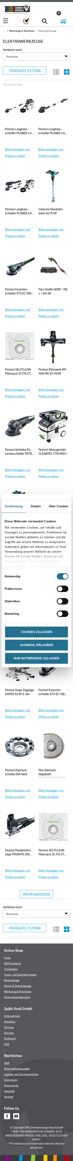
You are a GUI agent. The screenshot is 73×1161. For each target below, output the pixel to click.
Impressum (10, 1079)
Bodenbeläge (11, 980)
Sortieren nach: (12, 49)
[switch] (63, 589)
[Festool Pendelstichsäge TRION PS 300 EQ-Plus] (19, 828)
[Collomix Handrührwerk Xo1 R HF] (53, 187)
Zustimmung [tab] (14, 506)
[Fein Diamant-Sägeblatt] (53, 748)
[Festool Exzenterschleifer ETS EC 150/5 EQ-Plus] (19, 267)
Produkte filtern (25, 70)
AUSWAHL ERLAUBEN (36, 645)
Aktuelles (9, 1021)
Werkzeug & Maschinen (17, 991)
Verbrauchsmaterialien (17, 997)
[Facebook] (7, 1116)
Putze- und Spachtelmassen (20, 974)
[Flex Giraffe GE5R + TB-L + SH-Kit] (53, 267)
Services (9, 1027)
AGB (6, 1063)
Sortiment (10, 1038)
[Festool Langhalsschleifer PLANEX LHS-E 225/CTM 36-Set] (19, 187)
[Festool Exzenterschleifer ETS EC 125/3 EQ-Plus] (53, 668)
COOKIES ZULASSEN (36, 632)
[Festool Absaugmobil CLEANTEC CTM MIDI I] (53, 427)
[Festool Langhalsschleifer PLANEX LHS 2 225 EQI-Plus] (53, 107)
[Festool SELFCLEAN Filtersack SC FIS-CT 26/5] (53, 828)
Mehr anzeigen (36, 894)
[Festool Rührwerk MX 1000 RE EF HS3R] (53, 347)
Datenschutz (11, 1085)
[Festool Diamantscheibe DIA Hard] (19, 748)
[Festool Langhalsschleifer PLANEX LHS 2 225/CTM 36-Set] (19, 107)
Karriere (9, 1032)
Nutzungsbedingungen (17, 1068)
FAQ (6, 1044)
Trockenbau (11, 969)
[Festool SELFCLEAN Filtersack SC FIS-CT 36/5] (19, 347)
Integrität (9, 1091)
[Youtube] (16, 1116)
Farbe (7, 957)
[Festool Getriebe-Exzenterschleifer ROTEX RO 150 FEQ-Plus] (19, 427)
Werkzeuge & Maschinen (21, 30)
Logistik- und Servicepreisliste (21, 1074)
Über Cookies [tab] (58, 506)
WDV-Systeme (12, 963)
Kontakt (8, 1096)
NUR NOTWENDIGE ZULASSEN (36, 658)
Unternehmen (12, 1016)
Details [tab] (36, 506)
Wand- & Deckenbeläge (17, 985)
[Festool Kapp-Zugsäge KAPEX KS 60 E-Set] (19, 668)
